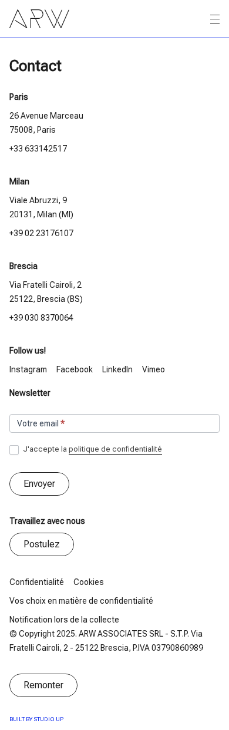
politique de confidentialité (115, 449)
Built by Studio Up (36, 719)
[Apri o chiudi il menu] (215, 19)
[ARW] (39, 18)
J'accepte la (91, 449)
